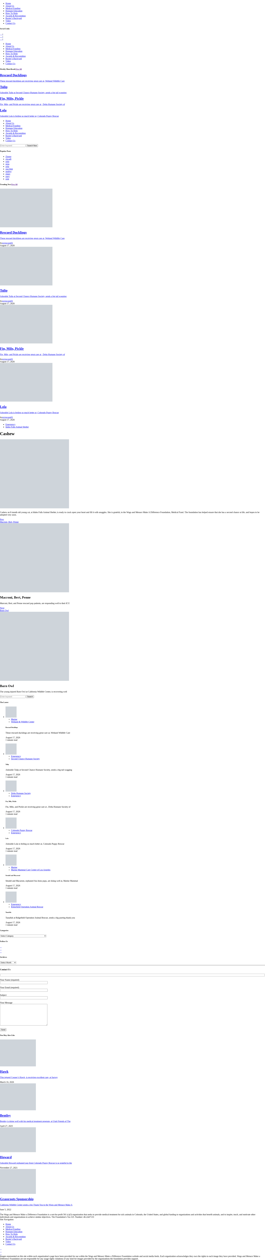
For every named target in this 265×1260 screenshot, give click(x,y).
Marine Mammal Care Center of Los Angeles (30, 870)
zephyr (8, 171)
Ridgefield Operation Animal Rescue (27, 907)
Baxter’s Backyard (14, 18)
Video (8, 21)
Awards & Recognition (16, 16)
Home (8, 3)
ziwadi (8, 159)
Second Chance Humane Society (25, 759)
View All (18, 69)
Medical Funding (13, 8)
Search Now (32, 146)
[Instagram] (1, 952)
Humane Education (14, 11)
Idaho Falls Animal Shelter (17, 427)
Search (30, 697)
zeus (7, 164)
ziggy (8, 174)
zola (7, 166)
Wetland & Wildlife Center (22, 722)
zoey (8, 176)
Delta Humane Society (21, 793)
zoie (7, 179)
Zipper (8, 156)
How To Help (12, 13)
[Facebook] (1, 947)
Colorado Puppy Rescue (21, 830)
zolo (7, 161)
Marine (14, 719)
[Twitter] (1, 949)
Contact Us (10, 23)
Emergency (10, 424)
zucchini (9, 169)
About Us (10, 6)
